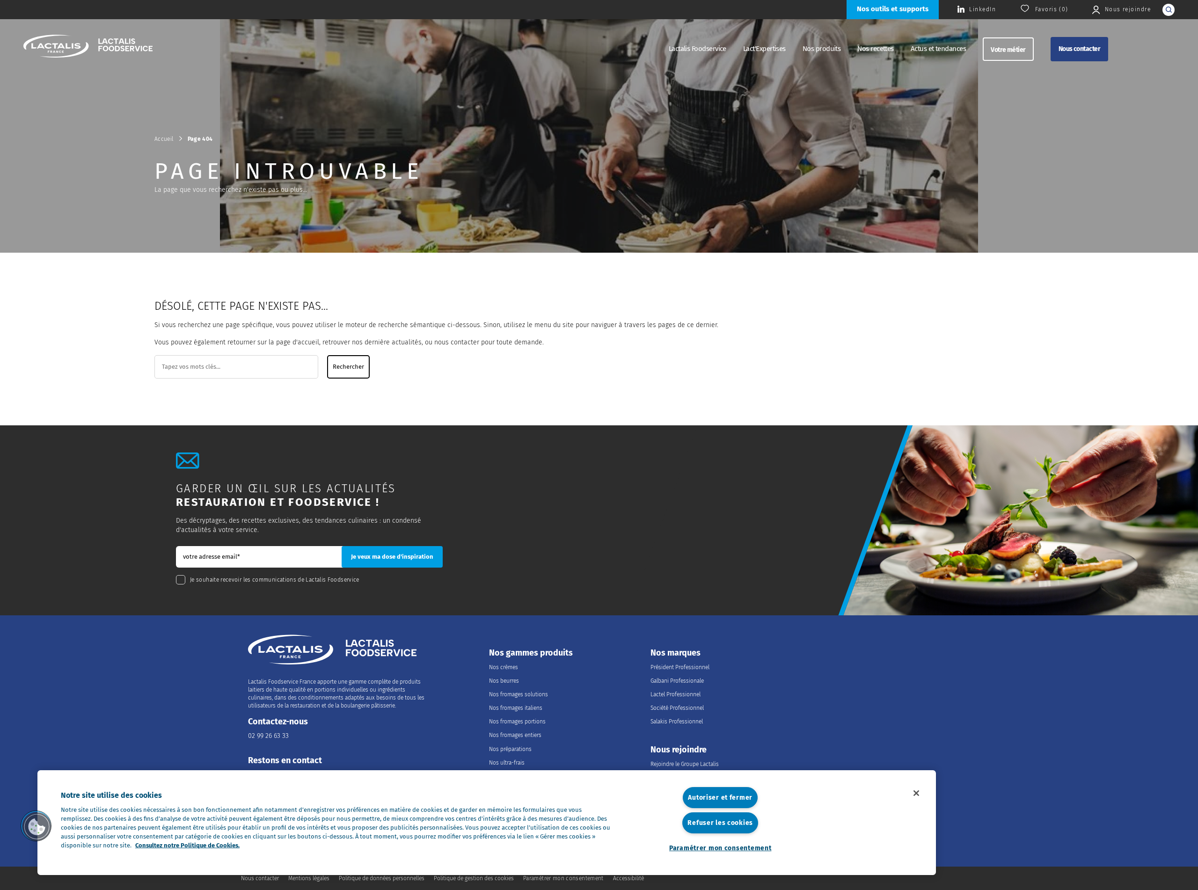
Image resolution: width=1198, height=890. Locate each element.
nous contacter (456, 342)
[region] (486, 822)
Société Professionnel (677, 708)
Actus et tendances (938, 48)
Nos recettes (875, 48)
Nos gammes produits (531, 653)
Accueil (164, 139)
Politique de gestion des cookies (474, 878)
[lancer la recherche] (1168, 10)
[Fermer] (916, 793)
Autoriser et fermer (720, 798)
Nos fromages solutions (518, 694)
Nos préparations (510, 749)
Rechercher (348, 367)
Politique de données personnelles (381, 878)
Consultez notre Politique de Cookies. (187, 845)
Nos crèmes (503, 667)
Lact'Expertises (764, 48)
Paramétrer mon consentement (720, 848)
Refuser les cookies (720, 823)
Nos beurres (504, 681)
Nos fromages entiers (515, 735)
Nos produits (822, 48)
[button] (36, 826)
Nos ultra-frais (507, 762)
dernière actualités (393, 342)
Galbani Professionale (677, 681)
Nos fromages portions (517, 721)
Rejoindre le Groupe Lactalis (684, 764)
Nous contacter (1079, 49)
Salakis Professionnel (676, 721)
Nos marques (675, 653)
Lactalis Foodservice (697, 48)
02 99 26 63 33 (268, 736)
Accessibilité (628, 878)
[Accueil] (88, 47)
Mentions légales (308, 878)
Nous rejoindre (678, 750)
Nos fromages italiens (515, 708)
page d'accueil (297, 342)
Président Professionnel (679, 667)
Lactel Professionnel (675, 694)
